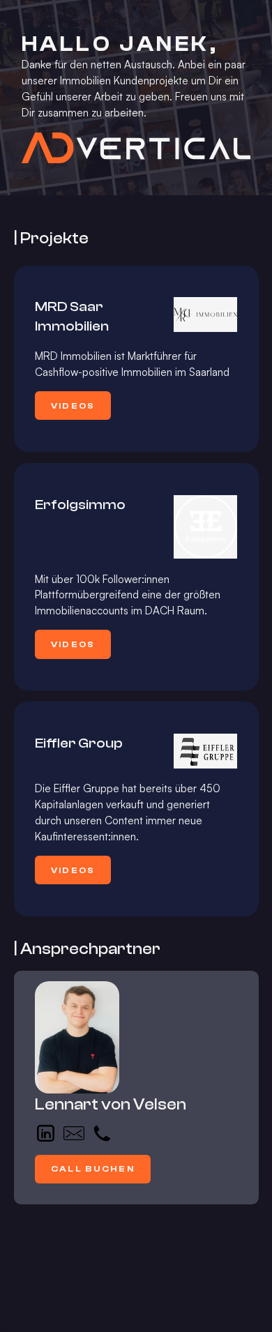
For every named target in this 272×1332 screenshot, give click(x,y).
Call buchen (93, 1169)
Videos (73, 406)
